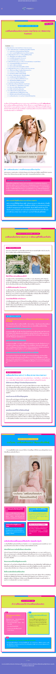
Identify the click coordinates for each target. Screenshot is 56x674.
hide (12, 45)
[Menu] (2, 8)
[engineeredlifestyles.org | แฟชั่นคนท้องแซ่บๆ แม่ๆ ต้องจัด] (28, 8)
